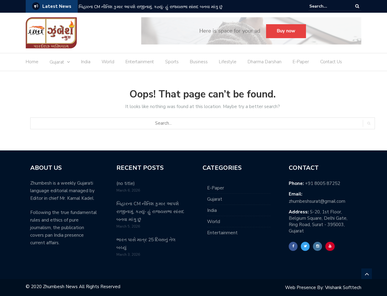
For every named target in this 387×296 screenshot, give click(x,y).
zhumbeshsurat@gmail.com (317, 201)
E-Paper (301, 62)
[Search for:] (327, 6)
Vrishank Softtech (343, 287)
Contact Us (331, 62)
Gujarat (57, 62)
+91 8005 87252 (322, 183)
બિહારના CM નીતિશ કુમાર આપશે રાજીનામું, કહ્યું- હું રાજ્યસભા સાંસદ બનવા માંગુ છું (151, 7)
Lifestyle (227, 62)
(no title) (125, 183)
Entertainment (139, 62)
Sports (172, 62)
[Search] (357, 6)
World (108, 62)
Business (199, 62)
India (85, 62)
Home (32, 62)
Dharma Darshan (264, 62)
